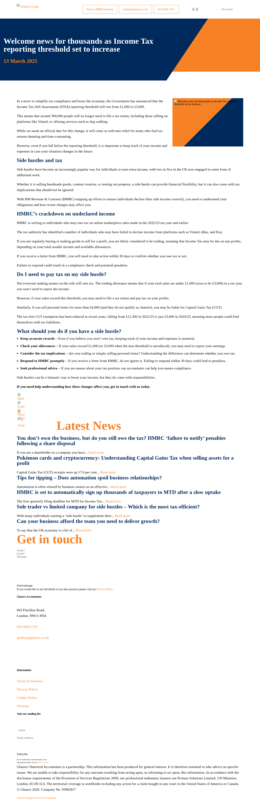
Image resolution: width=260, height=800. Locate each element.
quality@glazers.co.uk (135, 9)
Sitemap (23, 706)
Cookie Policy (27, 698)
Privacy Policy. (105, 589)
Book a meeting (100, 9)
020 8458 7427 (166, 9)
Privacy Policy (27, 689)
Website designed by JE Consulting (36, 797)
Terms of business (30, 681)
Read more (96, 452)
